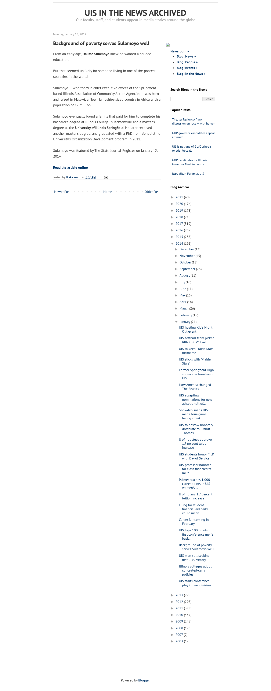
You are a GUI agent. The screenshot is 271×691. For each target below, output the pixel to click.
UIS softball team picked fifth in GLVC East (196, 340)
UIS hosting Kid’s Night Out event (195, 329)
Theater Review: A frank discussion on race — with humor (193, 121)
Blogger (143, 680)
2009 (180, 621)
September (188, 269)
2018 (180, 217)
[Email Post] (105, 177)
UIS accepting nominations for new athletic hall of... (195, 399)
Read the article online (70, 167)
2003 (180, 641)
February (186, 315)
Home (107, 191)
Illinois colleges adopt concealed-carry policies (195, 570)
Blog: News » (186, 56)
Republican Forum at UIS (188, 173)
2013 (180, 595)
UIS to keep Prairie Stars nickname (196, 351)
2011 (180, 608)
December (187, 249)
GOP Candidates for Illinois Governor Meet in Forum (189, 162)
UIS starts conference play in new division (195, 583)
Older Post (152, 191)
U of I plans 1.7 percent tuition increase (195, 496)
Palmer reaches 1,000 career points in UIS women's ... (194, 483)
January (185, 321)
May (183, 295)
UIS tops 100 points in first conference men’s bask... (196, 534)
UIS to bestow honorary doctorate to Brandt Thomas (196, 429)
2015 (180, 236)
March (184, 308)
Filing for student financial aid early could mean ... (193, 509)
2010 (180, 615)
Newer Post (62, 191)
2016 (180, 230)
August (185, 275)
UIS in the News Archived (135, 12)
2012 (180, 601)
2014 (180, 243)
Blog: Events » (187, 68)
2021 (180, 197)
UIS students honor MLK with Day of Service (196, 456)
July (183, 282)
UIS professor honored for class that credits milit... (195, 469)
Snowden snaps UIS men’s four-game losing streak (193, 414)
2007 (180, 634)
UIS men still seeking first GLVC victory (194, 557)
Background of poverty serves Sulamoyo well (196, 547)
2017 (180, 223)
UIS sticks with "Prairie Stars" (195, 361)
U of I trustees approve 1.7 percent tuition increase (195, 443)
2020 (180, 204)
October (186, 262)
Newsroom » (179, 51)
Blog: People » (187, 62)
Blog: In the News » (191, 73)
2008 (180, 628)
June (183, 289)
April (183, 302)
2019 (180, 210)
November (187, 256)
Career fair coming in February (194, 521)
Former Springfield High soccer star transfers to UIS (196, 374)
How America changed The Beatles (195, 387)
